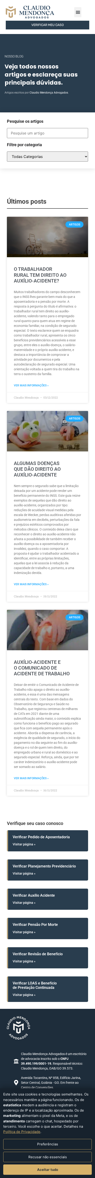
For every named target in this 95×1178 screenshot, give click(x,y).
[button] (77, 12)
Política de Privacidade (21, 1132)
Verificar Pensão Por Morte (35, 924)
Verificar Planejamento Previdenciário (44, 866)
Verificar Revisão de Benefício (38, 954)
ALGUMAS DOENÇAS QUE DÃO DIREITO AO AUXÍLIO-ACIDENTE (37, 469)
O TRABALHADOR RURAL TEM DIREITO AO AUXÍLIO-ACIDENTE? (40, 274)
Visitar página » (24, 844)
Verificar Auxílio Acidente (34, 895)
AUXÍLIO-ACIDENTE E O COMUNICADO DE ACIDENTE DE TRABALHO (42, 667)
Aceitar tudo (47, 1169)
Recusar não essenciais (47, 1157)
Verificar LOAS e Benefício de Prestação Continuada (35, 985)
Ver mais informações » (31, 385)
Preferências (47, 1144)
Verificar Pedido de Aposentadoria (41, 837)
